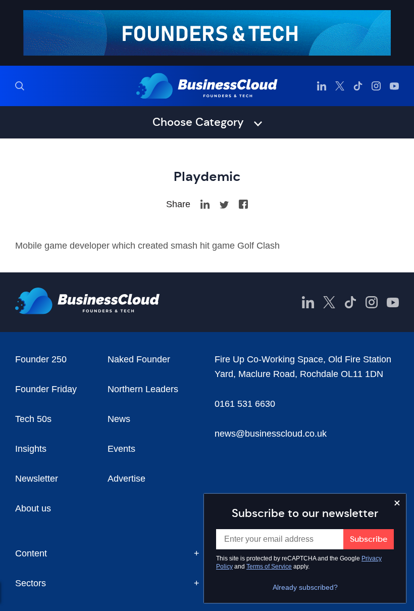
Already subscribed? (305, 587)
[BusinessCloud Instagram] (376, 85)
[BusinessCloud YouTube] (394, 85)
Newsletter (36, 479)
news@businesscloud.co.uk (271, 434)
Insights (30, 449)
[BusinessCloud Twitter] (339, 85)
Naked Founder (139, 359)
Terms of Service (269, 566)
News (119, 419)
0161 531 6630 (245, 404)
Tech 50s (33, 419)
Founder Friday (46, 389)
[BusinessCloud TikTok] (358, 85)
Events (121, 449)
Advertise (126, 479)
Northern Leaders (143, 389)
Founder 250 (41, 359)
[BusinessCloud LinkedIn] (321, 85)
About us (33, 508)
